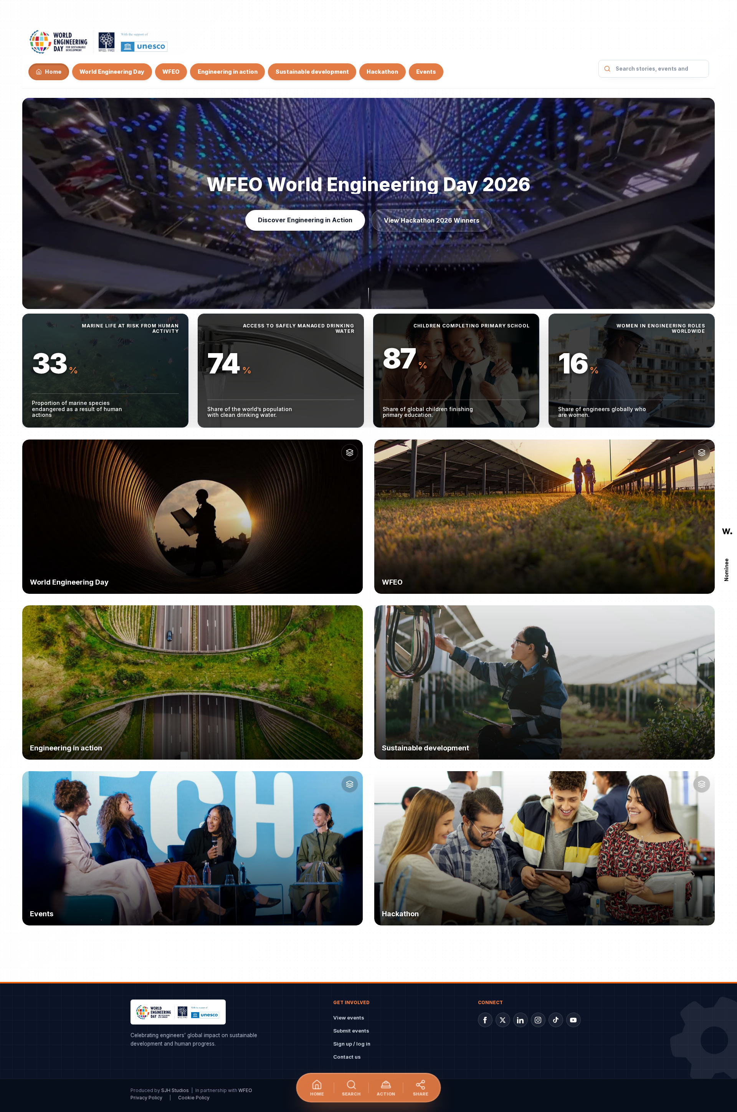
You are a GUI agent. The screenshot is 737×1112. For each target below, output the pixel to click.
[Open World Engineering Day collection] (349, 452)
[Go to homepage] (99, 41)
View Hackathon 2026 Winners (431, 220)
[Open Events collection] (349, 784)
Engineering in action (227, 71)
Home (53, 71)
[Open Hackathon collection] (701, 784)
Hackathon (382, 71)
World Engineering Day (111, 71)
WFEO (171, 71)
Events (426, 71)
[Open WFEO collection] (701, 452)
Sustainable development (312, 71)
